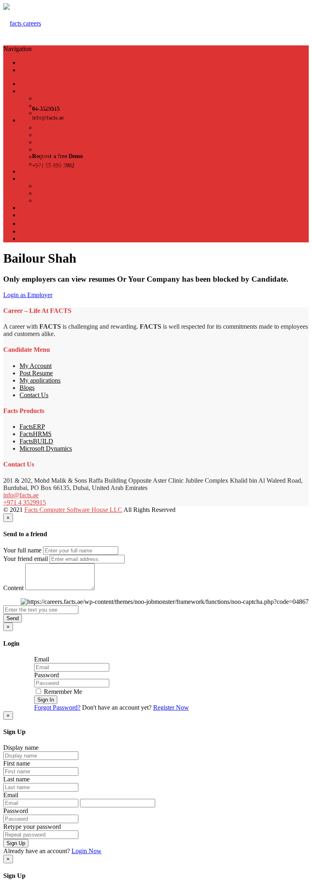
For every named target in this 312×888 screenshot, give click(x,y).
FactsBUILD (36, 441)
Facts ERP (33, 120)
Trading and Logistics (63, 127)
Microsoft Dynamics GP (67, 193)
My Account (36, 365)
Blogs (27, 387)
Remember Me (62, 691)
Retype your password (32, 826)
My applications (40, 380)
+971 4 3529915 (24, 502)
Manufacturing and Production (75, 149)
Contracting (51, 156)
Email (41, 659)
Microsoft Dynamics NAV (70, 200)
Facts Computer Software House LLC (73, 509)
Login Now (87, 850)
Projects (46, 105)
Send (12, 618)
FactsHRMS (36, 433)
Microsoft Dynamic (44, 178)
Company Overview (62, 98)
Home (27, 83)
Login (28, 62)
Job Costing (51, 163)
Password (46, 675)
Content (13, 587)
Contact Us (34, 207)
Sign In (45, 700)
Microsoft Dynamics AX (67, 185)
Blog (26, 215)
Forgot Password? (57, 707)
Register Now (171, 707)
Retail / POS (52, 134)
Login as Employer (27, 294)
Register (30, 69)
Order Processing (58, 142)
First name (16, 763)
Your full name (22, 550)
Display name (21, 747)
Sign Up (15, 843)
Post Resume (36, 373)
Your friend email (25, 558)
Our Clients (50, 112)
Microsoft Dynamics (46, 448)
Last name (16, 779)
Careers (29, 223)
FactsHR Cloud (40, 171)
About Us (32, 91)
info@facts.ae (21, 495)
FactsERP (32, 426)
